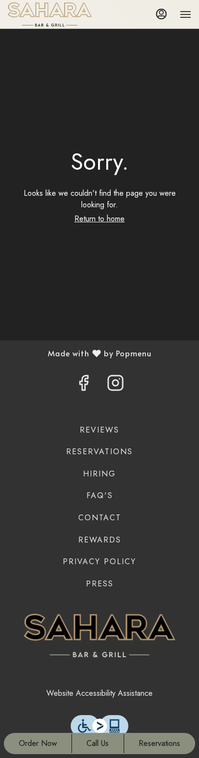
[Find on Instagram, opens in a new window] (115, 386)
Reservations (159, 743)
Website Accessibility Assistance (99, 693)
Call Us (97, 743)
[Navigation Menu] (185, 14)
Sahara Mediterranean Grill (99, 635)
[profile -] (161, 14)
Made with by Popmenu (79, 353)
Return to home (99, 218)
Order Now (38, 743)
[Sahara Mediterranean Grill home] (51, 14)
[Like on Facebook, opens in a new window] (83, 386)
